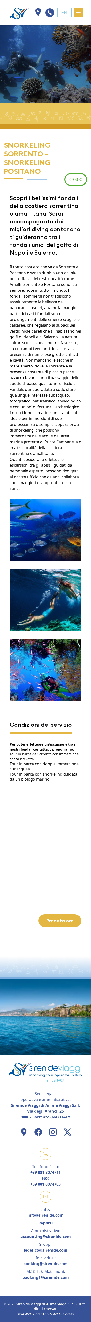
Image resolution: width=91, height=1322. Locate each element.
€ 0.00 (75, 179)
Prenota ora (60, 921)
